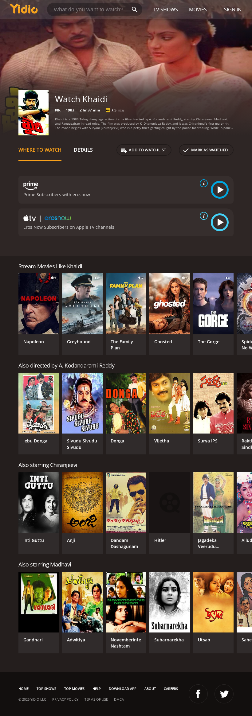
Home (23, 688)
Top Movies (74, 688)
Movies (198, 9)
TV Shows (165, 9)
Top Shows (46, 688)
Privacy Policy (65, 699)
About (150, 688)
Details (83, 149)
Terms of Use (96, 699)
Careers (171, 688)
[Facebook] (198, 693)
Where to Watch (39, 149)
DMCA (119, 699)
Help (97, 688)
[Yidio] (24, 9)
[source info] (202, 183)
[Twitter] (224, 693)
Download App (122, 688)
